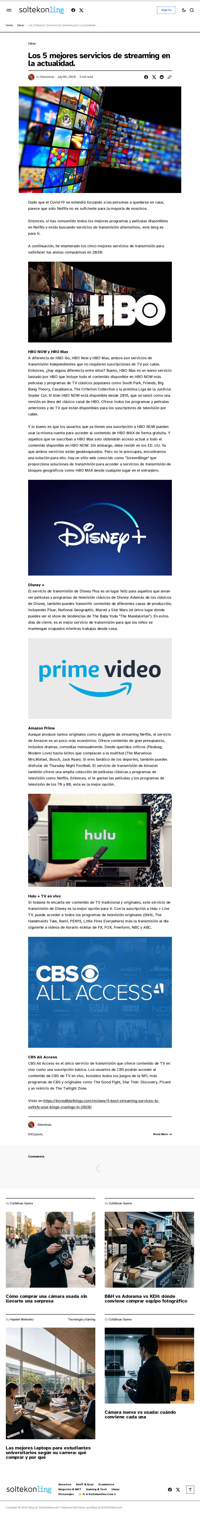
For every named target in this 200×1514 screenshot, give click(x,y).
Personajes (66, 1494)
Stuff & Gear (85, 1484)
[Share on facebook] (146, 77)
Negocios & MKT (69, 1489)
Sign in (166, 10)
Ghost (82, 1507)
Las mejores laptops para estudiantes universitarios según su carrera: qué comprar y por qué (48, 1452)
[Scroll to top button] (190, 1490)
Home (9, 25)
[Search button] (191, 10)
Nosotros (64, 1484)
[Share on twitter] (154, 77)
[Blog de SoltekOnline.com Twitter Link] (80, 10)
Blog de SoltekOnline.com (107, 1507)
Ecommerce (106, 1484)
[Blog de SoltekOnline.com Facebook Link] (74, 10)
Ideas (20, 25)
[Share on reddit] (161, 77)
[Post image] (50, 1250)
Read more (160, 1134)
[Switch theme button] (184, 10)
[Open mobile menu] (9, 10)
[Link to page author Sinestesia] (31, 1125)
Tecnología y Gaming (81, 1319)
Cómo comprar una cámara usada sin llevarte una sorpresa (46, 1298)
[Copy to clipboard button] (169, 77)
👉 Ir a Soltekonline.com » (97, 1494)
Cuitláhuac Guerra (21, 1203)
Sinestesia (47, 77)
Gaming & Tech (96, 1489)
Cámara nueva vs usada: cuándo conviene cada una (140, 1414)
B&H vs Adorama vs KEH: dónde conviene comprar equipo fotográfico (146, 1298)
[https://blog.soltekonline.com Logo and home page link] (41, 10)
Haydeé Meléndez (22, 1319)
